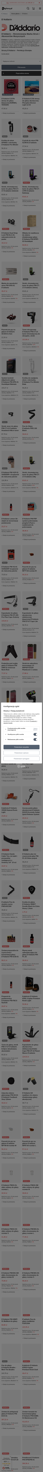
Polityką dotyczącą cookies (13, 716)
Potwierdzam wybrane (21, 753)
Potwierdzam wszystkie (21, 747)
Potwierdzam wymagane (21, 758)
